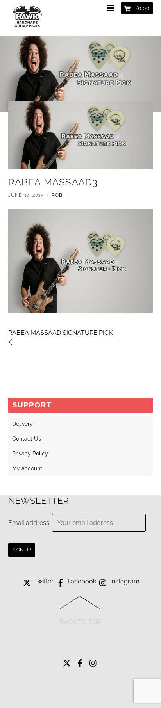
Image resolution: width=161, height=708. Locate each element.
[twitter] (66, 661)
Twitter (43, 581)
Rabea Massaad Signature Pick (60, 333)
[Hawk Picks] (27, 28)
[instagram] (93, 661)
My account (27, 468)
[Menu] (112, 8)
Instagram (124, 581)
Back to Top (80, 622)
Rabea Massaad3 (53, 182)
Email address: (30, 523)
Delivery (22, 424)
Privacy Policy (30, 453)
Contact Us (26, 439)
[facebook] (80, 661)
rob (57, 195)
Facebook (81, 581)
